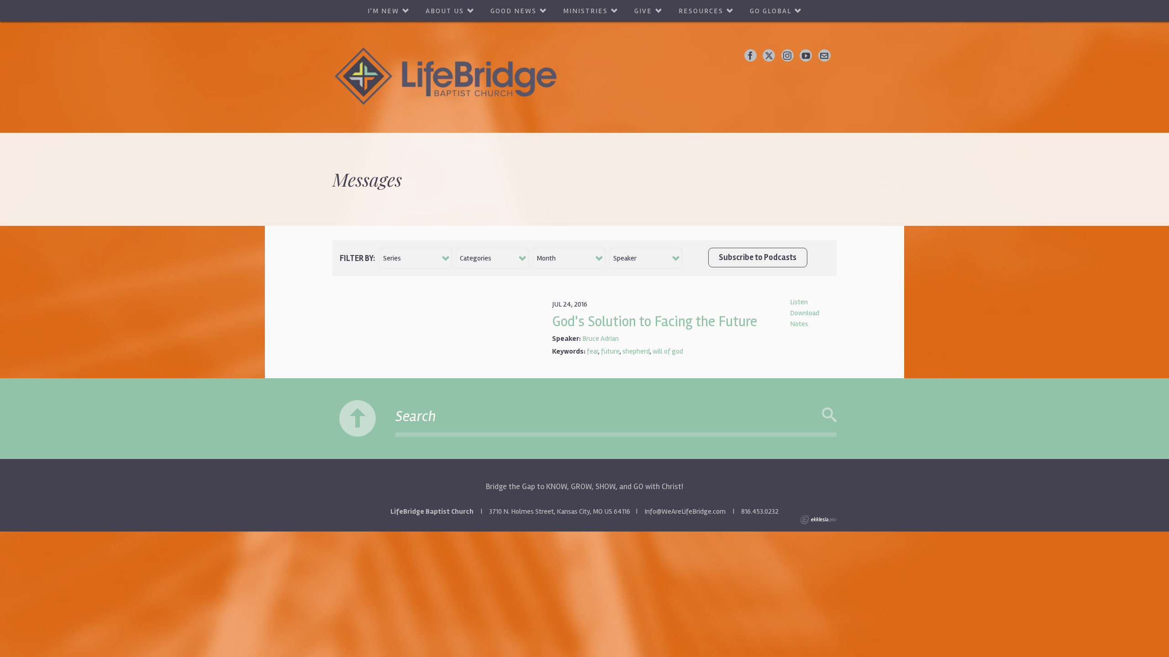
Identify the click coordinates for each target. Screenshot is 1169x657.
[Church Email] (824, 55)
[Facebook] (750, 55)
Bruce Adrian (600, 338)
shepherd (636, 351)
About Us (445, 11)
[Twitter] (769, 55)
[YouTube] (806, 55)
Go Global (770, 11)
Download (804, 313)
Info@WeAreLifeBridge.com (685, 511)
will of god (668, 351)
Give (643, 11)
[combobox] (415, 258)
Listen (799, 302)
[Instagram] (787, 55)
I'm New (383, 11)
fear (592, 351)
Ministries (585, 11)
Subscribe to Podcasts (757, 257)
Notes (799, 323)
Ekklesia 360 (818, 519)
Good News (513, 11)
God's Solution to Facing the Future (654, 321)
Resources (701, 11)
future (610, 351)
